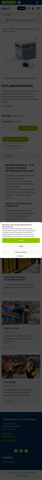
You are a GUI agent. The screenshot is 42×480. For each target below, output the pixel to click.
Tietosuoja (20, 256)
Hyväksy (21, 240)
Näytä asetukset (21, 252)
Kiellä (21, 246)
